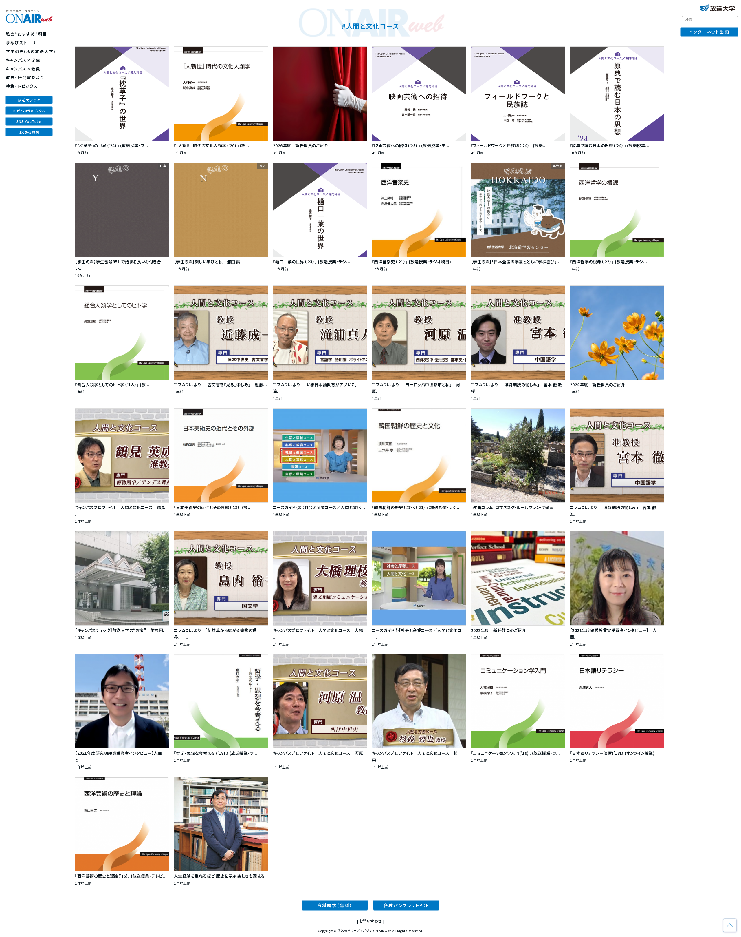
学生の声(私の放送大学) (31, 51)
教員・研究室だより (25, 77)
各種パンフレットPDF (406, 905)
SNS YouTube (28, 121)
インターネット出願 (709, 32)
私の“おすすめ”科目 (26, 34)
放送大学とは (29, 99)
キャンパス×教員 (23, 69)
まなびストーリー (23, 42)
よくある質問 (29, 132)
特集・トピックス (22, 86)
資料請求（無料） (335, 905)
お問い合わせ (370, 921)
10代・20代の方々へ (29, 110)
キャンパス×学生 (23, 60)
